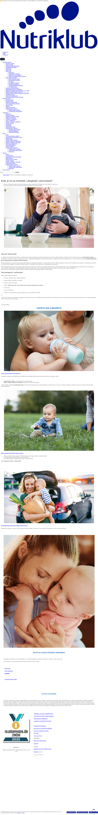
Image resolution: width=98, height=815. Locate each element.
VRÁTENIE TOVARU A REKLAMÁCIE (44, 716)
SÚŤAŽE (36, 733)
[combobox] (6, 172)
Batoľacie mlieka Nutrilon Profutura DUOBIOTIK (17, 93)
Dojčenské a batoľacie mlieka (12, 66)
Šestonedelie (8, 125)
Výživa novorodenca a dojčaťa (13, 103)
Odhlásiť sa (5, 54)
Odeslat (17, 172)
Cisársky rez (8, 124)
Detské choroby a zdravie (11, 140)
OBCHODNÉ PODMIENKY (41, 718)
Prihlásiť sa (5, 52)
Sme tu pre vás (6, 169)
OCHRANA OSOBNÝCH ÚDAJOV (42, 721)
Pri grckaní (11, 81)
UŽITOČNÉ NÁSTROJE (40, 726)
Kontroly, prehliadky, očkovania (13, 142)
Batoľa (4, 153)
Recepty (7, 106)
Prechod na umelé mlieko (11, 102)
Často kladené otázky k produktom (14, 89)
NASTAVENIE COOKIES (38, 723)
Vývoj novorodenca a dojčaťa (12, 136)
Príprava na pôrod (10, 123)
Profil (4, 53)
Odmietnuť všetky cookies (82, 812)
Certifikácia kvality (10, 94)
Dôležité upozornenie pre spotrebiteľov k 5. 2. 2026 (17, 90)
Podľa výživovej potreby (11, 77)
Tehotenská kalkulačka (14, 132)
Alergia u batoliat (10, 160)
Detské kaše (8, 68)
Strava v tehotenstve (10, 120)
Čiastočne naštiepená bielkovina (16, 85)
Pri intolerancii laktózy (14, 84)
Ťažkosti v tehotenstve (11, 117)
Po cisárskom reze (13, 86)
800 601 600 (7, 668)
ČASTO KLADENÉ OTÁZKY (41, 731)
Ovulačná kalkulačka (13, 130)
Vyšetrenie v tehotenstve (11, 119)
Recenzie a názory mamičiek (12, 88)
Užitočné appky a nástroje (12, 108)
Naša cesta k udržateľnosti (12, 95)
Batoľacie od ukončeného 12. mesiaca (17, 76)
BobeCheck (11, 151)
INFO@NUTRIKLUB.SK (40, 740)
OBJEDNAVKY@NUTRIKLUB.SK (42, 749)
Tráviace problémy (10, 146)
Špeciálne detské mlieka (11, 67)
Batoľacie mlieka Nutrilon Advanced (14, 92)
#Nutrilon (7, 673)
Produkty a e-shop (7, 62)
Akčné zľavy (9, 69)
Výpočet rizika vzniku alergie (15, 111)
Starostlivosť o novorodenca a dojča (14, 137)
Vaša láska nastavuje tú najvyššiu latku (14, 97)
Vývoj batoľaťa (9, 155)
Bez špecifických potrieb (14, 80)
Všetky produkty (9, 64)
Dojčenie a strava (7, 98)
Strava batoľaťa (9, 105)
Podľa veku (8, 71)
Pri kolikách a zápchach (14, 82)
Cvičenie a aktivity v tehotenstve (13, 121)
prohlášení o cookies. (21, 812)
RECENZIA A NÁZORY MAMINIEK (43, 728)
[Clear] (14, 172)
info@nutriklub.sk (9, 671)
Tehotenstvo (5, 112)
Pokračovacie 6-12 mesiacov (15, 75)
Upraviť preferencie (93, 812)
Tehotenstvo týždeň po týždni (12, 116)
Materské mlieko (9, 101)
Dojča (4, 133)
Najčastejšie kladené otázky (11, 679)
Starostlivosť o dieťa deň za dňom (13, 156)
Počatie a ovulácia (10, 115)
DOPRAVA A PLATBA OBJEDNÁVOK (43, 713)
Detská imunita (9, 138)
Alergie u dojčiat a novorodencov (13, 141)
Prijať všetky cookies (71, 812)
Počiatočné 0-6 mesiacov (14, 73)
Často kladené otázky (10, 107)
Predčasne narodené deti (11, 143)
